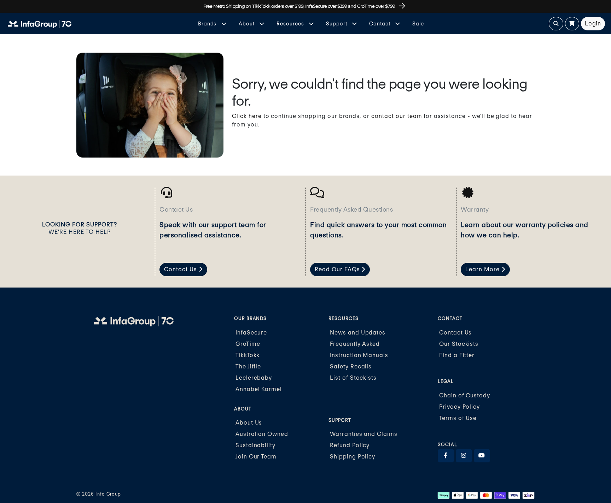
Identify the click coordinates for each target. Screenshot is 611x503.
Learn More (483, 269)
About (247, 23)
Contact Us (181, 269)
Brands (208, 23)
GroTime (247, 344)
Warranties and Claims (363, 434)
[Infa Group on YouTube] (482, 455)
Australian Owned (261, 434)
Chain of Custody (464, 395)
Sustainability (255, 445)
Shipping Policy (352, 456)
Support (337, 23)
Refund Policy (349, 445)
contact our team (396, 116)
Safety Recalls (351, 366)
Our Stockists (458, 344)
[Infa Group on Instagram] (464, 455)
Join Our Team (256, 456)
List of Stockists (353, 377)
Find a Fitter (457, 355)
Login (593, 23)
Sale (418, 23)
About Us (248, 422)
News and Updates (357, 332)
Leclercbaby (253, 377)
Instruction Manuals (359, 355)
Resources (291, 23)
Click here (247, 116)
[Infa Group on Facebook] (446, 455)
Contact (380, 23)
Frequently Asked (355, 344)
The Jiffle (248, 366)
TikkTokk (247, 355)
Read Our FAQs (338, 269)
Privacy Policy (459, 406)
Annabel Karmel (258, 389)
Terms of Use (458, 418)
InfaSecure (251, 332)
